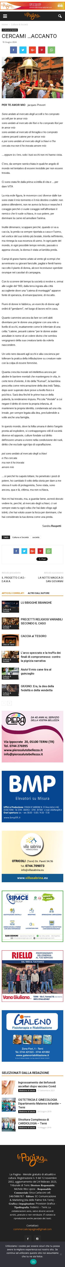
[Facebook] (27, 1238)
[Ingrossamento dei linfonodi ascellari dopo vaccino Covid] (9, 1087)
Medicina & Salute (27, 1090)
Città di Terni (8, 644)
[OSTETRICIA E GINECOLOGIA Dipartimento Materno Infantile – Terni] (9, 1105)
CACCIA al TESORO (33, 636)
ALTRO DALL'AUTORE (38, 593)
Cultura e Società (20, 537)
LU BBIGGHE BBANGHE (36, 602)
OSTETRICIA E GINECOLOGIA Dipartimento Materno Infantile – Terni (39, 1103)
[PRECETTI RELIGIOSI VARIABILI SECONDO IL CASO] (10, 623)
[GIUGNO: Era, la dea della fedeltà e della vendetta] (10, 690)
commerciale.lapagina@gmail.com (32, 1229)
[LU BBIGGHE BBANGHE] (10, 607)
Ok (33, 1261)
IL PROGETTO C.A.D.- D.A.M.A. (13, 579)
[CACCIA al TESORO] (10, 640)
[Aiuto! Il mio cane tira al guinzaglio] (10, 674)
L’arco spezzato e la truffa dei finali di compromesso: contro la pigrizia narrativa (41, 656)
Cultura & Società (10, 30)
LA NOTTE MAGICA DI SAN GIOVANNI (50, 579)
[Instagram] (37, 1238)
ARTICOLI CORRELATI (13, 593)
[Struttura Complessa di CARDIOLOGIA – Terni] (9, 1125)
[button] (60, 16)
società (35, 537)
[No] (60, 1254)
